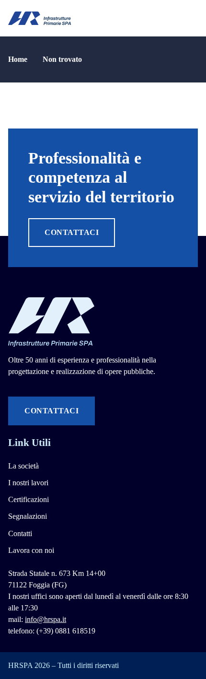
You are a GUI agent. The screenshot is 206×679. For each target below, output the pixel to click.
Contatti (20, 533)
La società (23, 466)
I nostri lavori (28, 483)
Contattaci (72, 232)
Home (17, 59)
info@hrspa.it (45, 619)
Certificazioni (28, 499)
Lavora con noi (31, 550)
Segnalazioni (27, 516)
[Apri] (193, 18)
